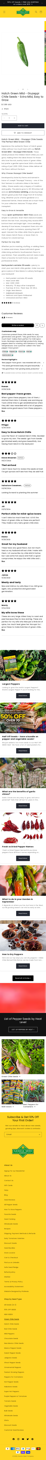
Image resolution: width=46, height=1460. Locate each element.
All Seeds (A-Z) (10, 1305)
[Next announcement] (42, 3)
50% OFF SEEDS (10, 1310)
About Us (7, 1176)
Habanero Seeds (10, 1387)
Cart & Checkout (11, 1258)
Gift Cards (8, 1185)
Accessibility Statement (14, 1287)
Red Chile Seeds (10, 1329)
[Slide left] (18, 89)
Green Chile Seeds (10, 1077)
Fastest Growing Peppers (14, 1372)
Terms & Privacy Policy (13, 1282)
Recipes (7, 1229)
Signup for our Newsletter (14, 1171)
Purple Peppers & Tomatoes (15, 1396)
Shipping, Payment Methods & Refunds (20, 1233)
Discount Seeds (10, 1243)
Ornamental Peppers (12, 1367)
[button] (4, 12)
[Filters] (37, 325)
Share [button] (6, 109)
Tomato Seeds (10, 1401)
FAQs (6, 1190)
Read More (23, 696)
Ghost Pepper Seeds (12, 1363)
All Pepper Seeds (11, 1205)
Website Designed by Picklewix (16, 1291)
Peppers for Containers (13, 1377)
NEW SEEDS (7, 1107)
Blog (6, 1195)
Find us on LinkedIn (11, 1262)
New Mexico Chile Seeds (14, 1343)
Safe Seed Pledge (11, 1267)
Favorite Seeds (10, 1214)
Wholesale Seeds (11, 1224)
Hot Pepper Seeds (11, 1382)
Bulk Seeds (8, 1411)
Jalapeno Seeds (10, 1358)
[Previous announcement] (4, 3)
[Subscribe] (39, 1134)
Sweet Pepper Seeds (12, 1353)
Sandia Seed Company (25, 1456)
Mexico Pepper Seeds (12, 1348)
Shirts (6, 1420)
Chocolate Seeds (11, 1338)
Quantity (5, 114)
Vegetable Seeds (11, 1406)
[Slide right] (27, 89)
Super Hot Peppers (11, 1391)
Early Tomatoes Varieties (14, 1238)
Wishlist (7, 1277)
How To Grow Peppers (13, 1209)
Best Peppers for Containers (31, 1105)
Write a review (18, 325)
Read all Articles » (23, 978)
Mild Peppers (9, 1334)
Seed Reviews (9, 1200)
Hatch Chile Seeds (11, 1324)
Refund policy (9, 1272)
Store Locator (9, 1253)
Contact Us (8, 1180)
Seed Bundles (9, 1248)
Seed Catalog (9, 1219)
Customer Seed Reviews (14, 1430)
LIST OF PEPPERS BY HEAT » (23, 1029)
